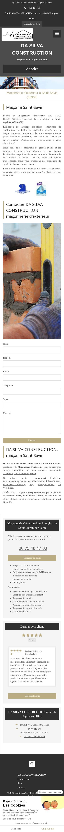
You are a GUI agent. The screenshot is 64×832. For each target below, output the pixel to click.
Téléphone (8, 385)
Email (6, 371)
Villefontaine (38, 481)
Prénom (7, 358)
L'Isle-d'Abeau (53, 481)
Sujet (5, 399)
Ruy (31, 484)
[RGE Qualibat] (41, 189)
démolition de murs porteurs (29, 470)
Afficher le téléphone (34, 736)
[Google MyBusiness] (32, 764)
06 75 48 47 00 (33, 548)
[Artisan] (22, 189)
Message (7, 413)
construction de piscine (25, 473)
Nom (5, 344)
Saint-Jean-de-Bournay (14, 484)
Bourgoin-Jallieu (46, 484)
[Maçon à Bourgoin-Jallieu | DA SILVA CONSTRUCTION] (18, 34)
